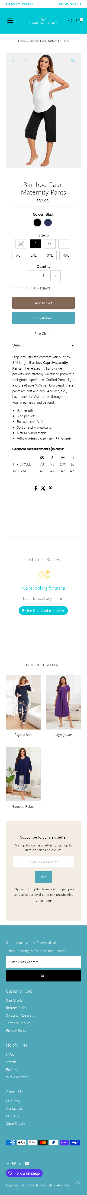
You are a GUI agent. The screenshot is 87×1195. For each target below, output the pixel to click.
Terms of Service (18, 1023)
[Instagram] (14, 1163)
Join (43, 877)
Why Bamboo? (17, 1077)
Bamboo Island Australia (52, 1185)
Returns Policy (16, 1008)
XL (18, 255)
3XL (50, 255)
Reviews (12, 1069)
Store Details (15, 1123)
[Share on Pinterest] (51, 489)
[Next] (25, 60)
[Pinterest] (20, 1163)
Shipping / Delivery (20, 1015)
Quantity (44, 266)
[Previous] (13, 60)
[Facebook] (8, 1163)
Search (11, 1062)
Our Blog (12, 1116)
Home (22, 41)
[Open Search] (70, 21)
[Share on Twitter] (43, 489)
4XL (66, 255)
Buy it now (43, 318)
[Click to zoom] (73, 61)
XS (23, 244)
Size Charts (14, 1000)
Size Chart (42, 333)
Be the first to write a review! (43, 610)
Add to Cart (43, 303)
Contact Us (14, 1108)
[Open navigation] (10, 21)
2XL (34, 255)
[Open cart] (78, 21)
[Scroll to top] (77, 1182)
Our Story (13, 1101)
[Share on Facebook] (36, 489)
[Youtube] (26, 1163)
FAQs (10, 1054)
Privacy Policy (16, 1030)
